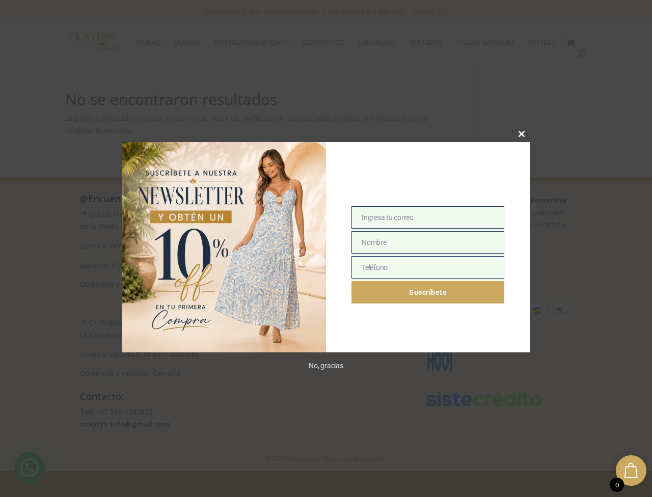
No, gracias (326, 366)
